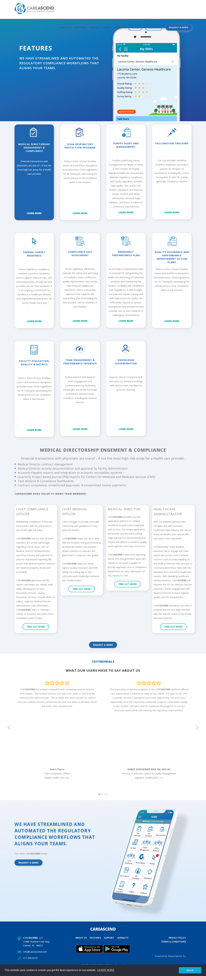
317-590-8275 (30, 958)
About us (81, 937)
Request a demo (178, 27)
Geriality (119, 27)
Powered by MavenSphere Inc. (170, 956)
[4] (107, 794)
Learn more (34, 213)
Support (94, 27)
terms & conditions (173, 941)
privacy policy (177, 937)
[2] (102, 794)
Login (135, 27)
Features (80, 27)
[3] (104, 794)
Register (154, 27)
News (106, 27)
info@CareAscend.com (35, 951)
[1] (99, 794)
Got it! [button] (190, 970)
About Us (65, 27)
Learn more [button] (105, 970)
